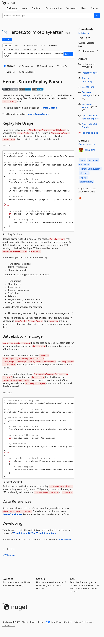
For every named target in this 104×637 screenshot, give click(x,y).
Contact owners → (86, 144)
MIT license (8, 555)
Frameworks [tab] (27, 66)
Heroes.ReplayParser (38, 114)
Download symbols (87, 105)
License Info (88, 86)
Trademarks (8, 625)
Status (40, 579)
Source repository (87, 80)
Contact (7, 579)
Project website (90, 72)
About (25, 622)
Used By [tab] (63, 66)
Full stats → (83, 33)
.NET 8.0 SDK (65, 539)
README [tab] (10, 66)
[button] (68, 54)
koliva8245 (89, 149)
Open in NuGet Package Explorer (91, 117)
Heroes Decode (49, 107)
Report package (90, 132)
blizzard (84, 173)
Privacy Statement (83, 622)
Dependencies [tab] (46, 66)
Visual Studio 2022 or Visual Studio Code (34, 533)
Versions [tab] (10, 72)
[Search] (97, 15)
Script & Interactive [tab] (11, 49)
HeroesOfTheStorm (90, 168)
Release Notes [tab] (28, 72)
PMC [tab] (17, 45)
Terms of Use (36, 622)
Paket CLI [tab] (53, 45)
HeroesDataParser (12, 514)
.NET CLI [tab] (7, 45)
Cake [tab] (42, 49)
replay (83, 177)
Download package (87, 94)
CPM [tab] (43, 45)
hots (82, 160)
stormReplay (86, 181)
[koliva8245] (81, 150)
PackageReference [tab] (30, 45)
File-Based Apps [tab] (29, 49)
